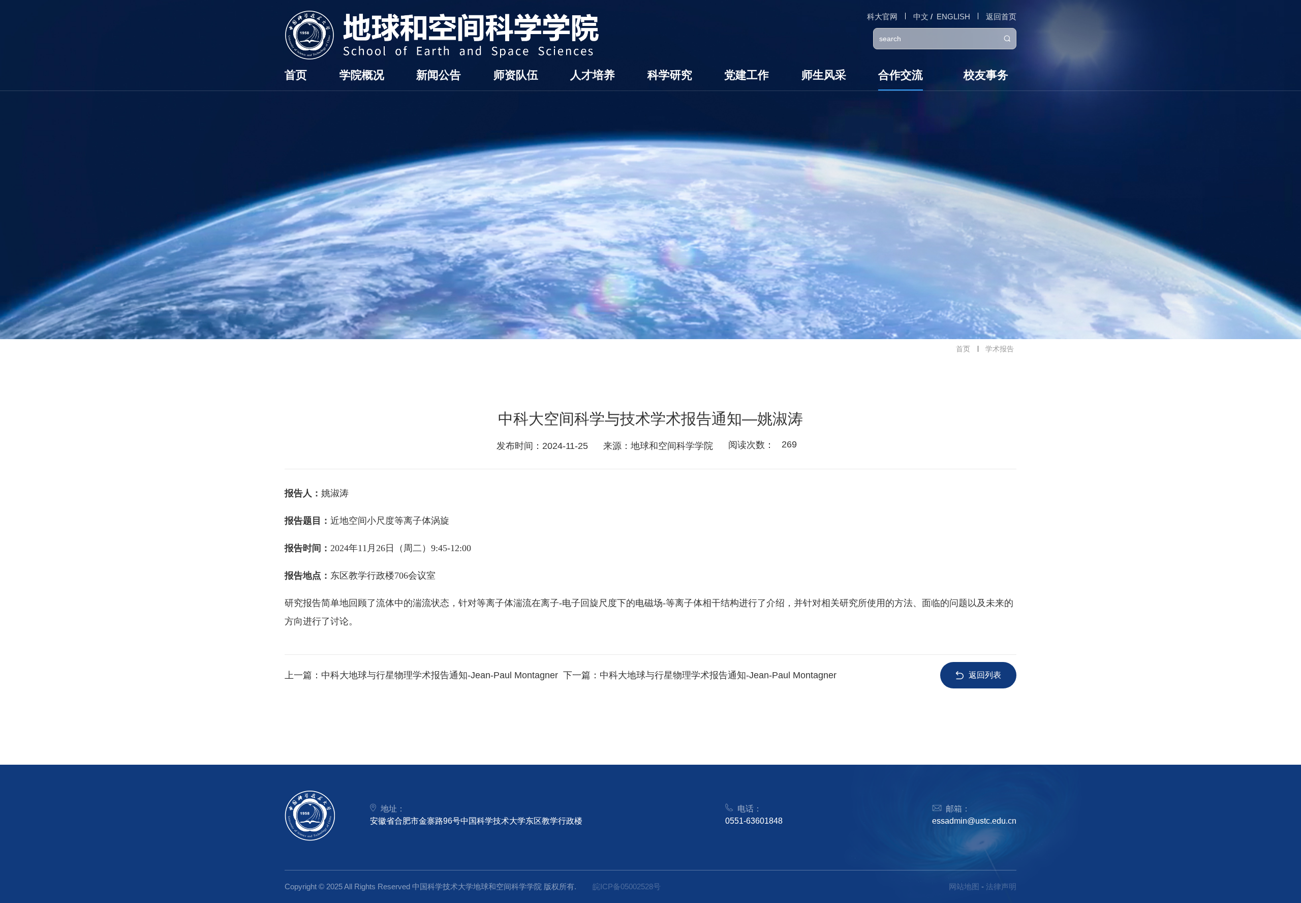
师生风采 (823, 75)
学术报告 (999, 349)
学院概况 (361, 75)
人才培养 (592, 75)
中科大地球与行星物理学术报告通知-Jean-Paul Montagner (439, 675)
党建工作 (746, 75)
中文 (920, 16)
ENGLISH (953, 16)
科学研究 (669, 75)
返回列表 (985, 675)
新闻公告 (438, 75)
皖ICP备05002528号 (627, 886)
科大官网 (882, 16)
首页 (296, 75)
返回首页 (1001, 16)
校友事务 (986, 75)
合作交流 (900, 75)
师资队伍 (515, 75)
